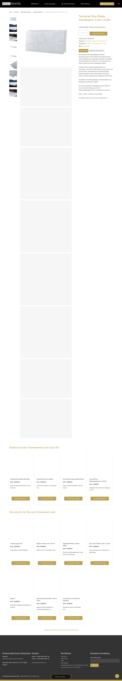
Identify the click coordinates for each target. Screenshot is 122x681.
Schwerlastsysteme (38, 12)
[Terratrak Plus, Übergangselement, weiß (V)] (99, 463)
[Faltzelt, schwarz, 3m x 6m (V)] (47, 527)
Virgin (104, 43)
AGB (62, 661)
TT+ (101, 43)
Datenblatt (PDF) (85, 46)
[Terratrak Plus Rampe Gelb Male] (20, 463)
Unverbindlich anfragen (98, 33)
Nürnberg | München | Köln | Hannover (12, 658)
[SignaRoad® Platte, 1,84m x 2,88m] (73, 527)
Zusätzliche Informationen (96, 50)
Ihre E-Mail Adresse (96, 657)
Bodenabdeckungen (26, 12)
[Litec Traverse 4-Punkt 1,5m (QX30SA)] (73, 582)
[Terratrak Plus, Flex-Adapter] (47, 463)
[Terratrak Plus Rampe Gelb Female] (73, 463)
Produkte (16, 12)
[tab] (83, 50)
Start (10, 12)
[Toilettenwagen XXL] (20, 527)
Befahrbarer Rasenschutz (93, 43)
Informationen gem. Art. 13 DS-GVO (71, 667)
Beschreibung (83, 50)
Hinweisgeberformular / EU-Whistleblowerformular (74, 665)
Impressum (64, 656)
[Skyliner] (20, 582)
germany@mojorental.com (39, 662)
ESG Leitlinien (64, 663)
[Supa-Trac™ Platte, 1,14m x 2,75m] (99, 527)
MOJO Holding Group (33, 676)
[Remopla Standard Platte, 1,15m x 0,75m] (47, 582)
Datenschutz (64, 658)
